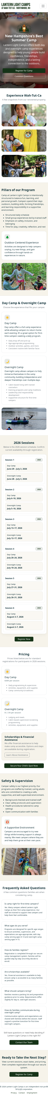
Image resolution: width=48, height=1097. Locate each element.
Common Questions (24, 76)
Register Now (24, 639)
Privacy (14, 1093)
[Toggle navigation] (43, 6)
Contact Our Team (24, 1042)
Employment (32, 1093)
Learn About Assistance (17, 755)
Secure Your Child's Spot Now (24, 765)
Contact (22, 1093)
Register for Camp (24, 70)
